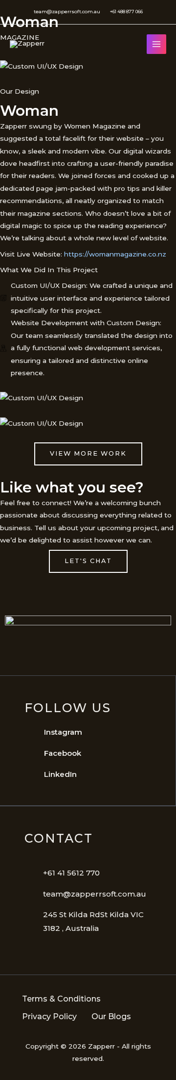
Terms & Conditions (61, 998)
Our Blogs (111, 1016)
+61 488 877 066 (126, 11)
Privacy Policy (49, 1016)
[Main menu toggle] (157, 44)
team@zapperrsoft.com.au (67, 11)
